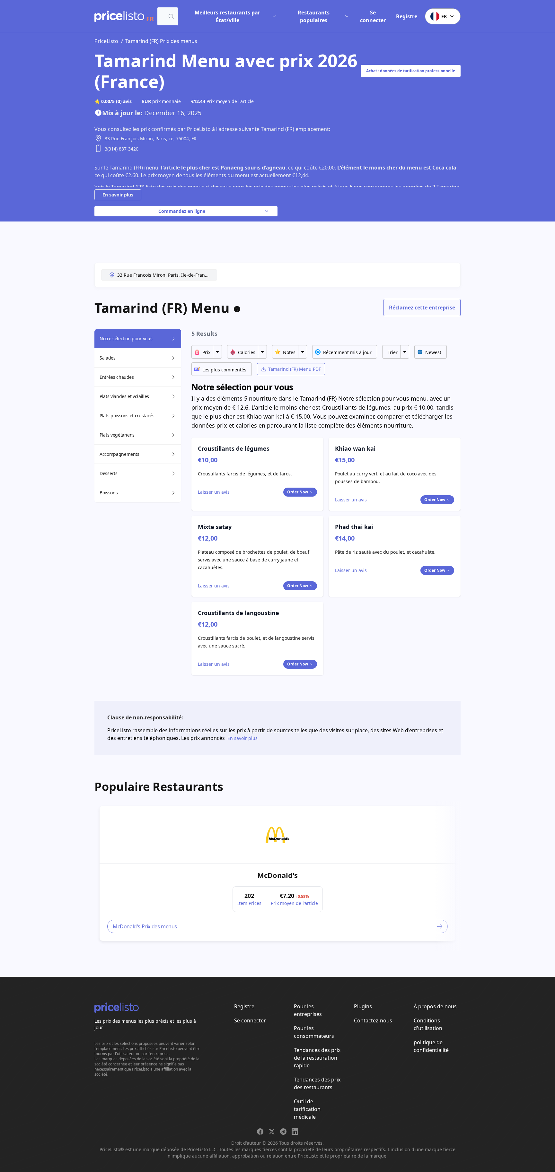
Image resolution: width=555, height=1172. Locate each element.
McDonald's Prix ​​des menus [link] (145, 926)
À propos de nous (435, 1006)
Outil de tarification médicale (307, 1109)
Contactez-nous (373, 1020)
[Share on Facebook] (260, 1131)
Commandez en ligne (181, 211)
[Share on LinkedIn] (295, 1131)
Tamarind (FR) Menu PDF (294, 369)
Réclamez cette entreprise (422, 307)
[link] (277, 835)
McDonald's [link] (277, 875)
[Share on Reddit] (283, 1131)
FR (444, 16)
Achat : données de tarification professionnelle (410, 71)
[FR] (119, 16)
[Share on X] (272, 1131)
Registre (406, 16)
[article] (277, 873)
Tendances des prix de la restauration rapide (317, 1057)
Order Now (297, 492)
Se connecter (373, 16)
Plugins (363, 1006)
